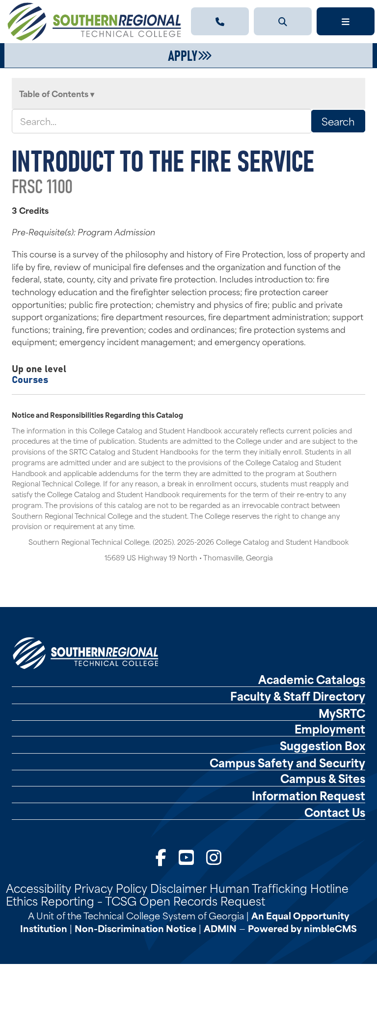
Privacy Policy (110, 887)
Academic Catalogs (311, 679)
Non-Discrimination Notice (135, 928)
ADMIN (220, 928)
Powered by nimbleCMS (302, 928)
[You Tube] (186, 856)
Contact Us (334, 812)
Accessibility (38, 887)
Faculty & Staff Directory (297, 696)
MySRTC (342, 713)
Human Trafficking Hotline (279, 887)
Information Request (308, 795)
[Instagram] (213, 856)
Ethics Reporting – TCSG (71, 900)
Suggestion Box (322, 745)
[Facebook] (161, 856)
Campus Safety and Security (287, 762)
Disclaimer (178, 887)
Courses (30, 379)
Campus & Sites (322, 778)
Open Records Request (202, 900)
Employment (330, 728)
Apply (182, 54)
